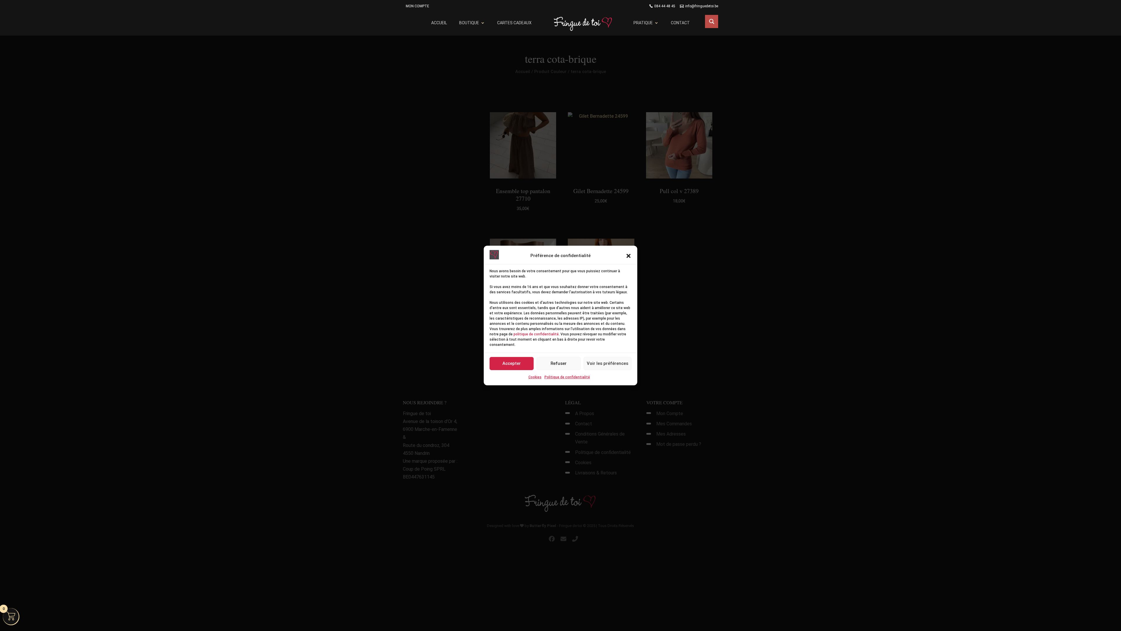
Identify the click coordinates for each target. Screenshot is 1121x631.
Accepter (511, 363)
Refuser (559, 363)
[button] (628, 256)
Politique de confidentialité (567, 377)
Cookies (535, 377)
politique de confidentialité (536, 334)
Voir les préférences (607, 363)
